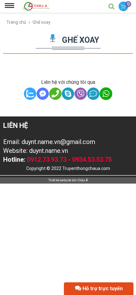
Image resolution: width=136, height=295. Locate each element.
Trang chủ (16, 22)
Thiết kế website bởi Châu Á (68, 180)
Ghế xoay (42, 22)
